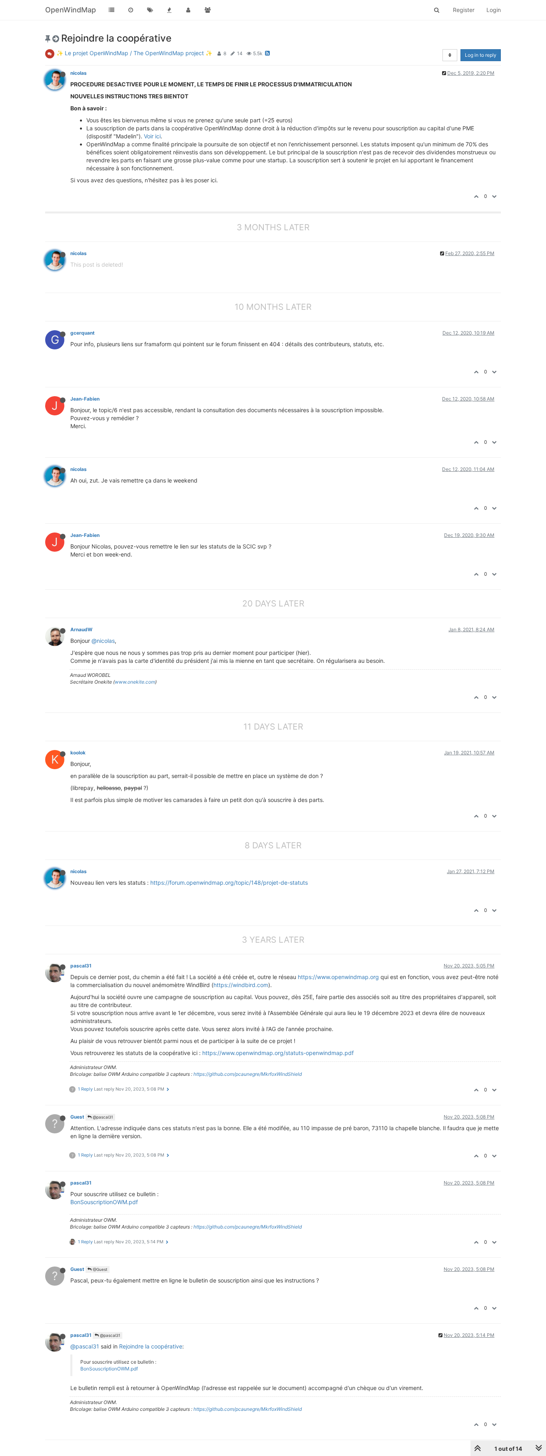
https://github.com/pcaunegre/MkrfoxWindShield (247, 1074)
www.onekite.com (135, 682)
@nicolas (103, 640)
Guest (77, 1117)
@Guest (100, 1269)
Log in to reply (480, 55)
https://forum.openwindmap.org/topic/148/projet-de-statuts (229, 882)
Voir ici (152, 136)
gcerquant (82, 333)
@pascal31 (102, 1117)
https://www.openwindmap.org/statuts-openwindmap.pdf (278, 1052)
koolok (78, 753)
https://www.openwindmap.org (338, 976)
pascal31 (81, 966)
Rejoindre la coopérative (150, 1346)
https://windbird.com (240, 984)
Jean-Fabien (85, 399)
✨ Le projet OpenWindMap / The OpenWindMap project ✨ (134, 53)
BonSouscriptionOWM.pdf (104, 1202)
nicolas (78, 73)
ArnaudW (81, 629)
